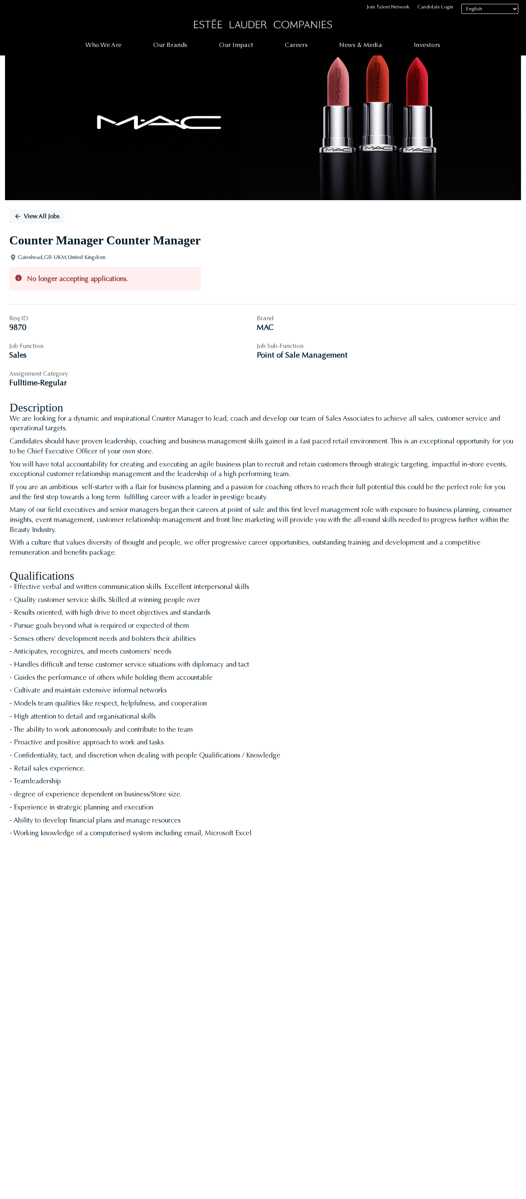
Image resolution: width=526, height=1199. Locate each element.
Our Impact (236, 44)
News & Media (360, 44)
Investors (427, 44)
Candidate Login (435, 7)
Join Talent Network (388, 7)
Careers (296, 44)
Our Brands (170, 44)
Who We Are (103, 44)
